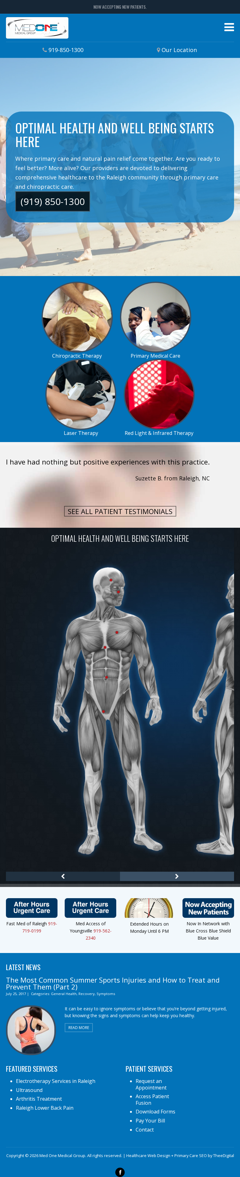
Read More (78, 1027)
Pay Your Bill (150, 1120)
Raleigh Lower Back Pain (44, 1107)
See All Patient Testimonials (120, 511)
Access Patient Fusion (152, 1099)
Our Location (179, 50)
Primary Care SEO (190, 1155)
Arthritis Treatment (39, 1098)
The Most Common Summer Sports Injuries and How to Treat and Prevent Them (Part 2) (113, 983)
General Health (64, 993)
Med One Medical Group (37, 28)
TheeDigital (223, 1155)
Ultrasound (29, 1090)
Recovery (86, 993)
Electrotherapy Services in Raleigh (55, 1081)
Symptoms (106, 993)
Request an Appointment (151, 1084)
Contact (145, 1129)
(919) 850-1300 (53, 201)
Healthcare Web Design (148, 1155)
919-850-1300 (65, 50)
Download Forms (155, 1111)
